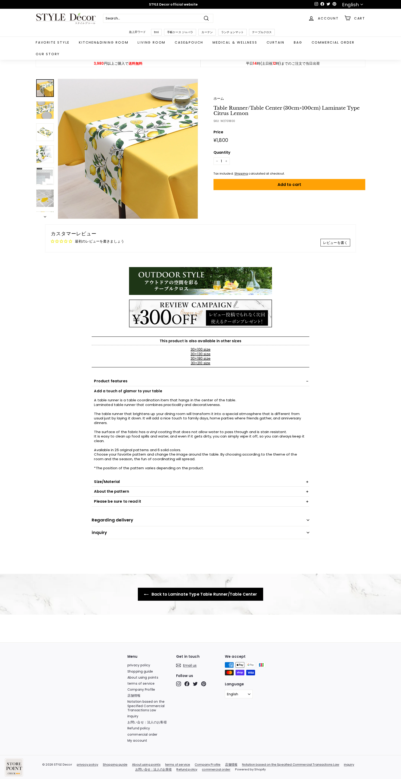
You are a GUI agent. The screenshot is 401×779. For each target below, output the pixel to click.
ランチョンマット (232, 32)
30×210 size (200, 363)
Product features (110, 381)
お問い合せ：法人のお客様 (147, 722)
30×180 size (200, 358)
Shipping (241, 174)
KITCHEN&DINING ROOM (103, 42)
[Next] (45, 215)
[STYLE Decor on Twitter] (195, 683)
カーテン (207, 32)
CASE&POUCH (189, 42)
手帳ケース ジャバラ (180, 32)
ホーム (218, 98)
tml (156, 32)
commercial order (333, 42)
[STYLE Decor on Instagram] (178, 683)
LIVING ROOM (151, 42)
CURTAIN (276, 42)
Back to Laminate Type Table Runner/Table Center (203, 594)
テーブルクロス (262, 32)
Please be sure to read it (117, 501)
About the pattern (111, 491)
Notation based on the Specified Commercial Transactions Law (146, 705)
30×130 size (200, 353)
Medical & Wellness (235, 42)
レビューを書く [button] (335, 242)
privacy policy (138, 665)
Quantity (221, 152)
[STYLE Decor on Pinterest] (203, 683)
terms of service (141, 683)
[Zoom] (128, 149)
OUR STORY (48, 54)
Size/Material (107, 481)
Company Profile (141, 689)
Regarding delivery (112, 520)
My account (137, 740)
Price (218, 132)
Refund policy (138, 728)
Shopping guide (140, 671)
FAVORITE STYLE (53, 42)
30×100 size (200, 349)
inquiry (99, 532)
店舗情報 (134, 695)
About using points (142, 677)
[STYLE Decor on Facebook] (186, 683)
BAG (298, 42)
